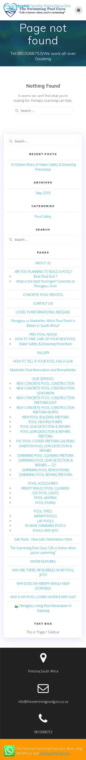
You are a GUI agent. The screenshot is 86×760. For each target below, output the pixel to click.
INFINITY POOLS (45, 516)
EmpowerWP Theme (54, 753)
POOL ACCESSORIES (43, 483)
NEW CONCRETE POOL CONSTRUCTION (45, 383)
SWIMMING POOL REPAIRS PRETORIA (45, 475)
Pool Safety (43, 216)
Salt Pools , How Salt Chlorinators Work (43, 539)
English (24, 6)
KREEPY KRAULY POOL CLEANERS (45, 488)
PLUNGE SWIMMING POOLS (45, 526)
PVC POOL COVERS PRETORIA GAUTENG (45, 441)
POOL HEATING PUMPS (45, 422)
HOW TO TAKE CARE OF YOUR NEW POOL (45, 339)
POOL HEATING (45, 498)
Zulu (67, 6)
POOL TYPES (43, 511)
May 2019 (43, 193)
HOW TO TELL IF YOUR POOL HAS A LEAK (43, 361)
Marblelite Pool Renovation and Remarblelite (43, 370)
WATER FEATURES (43, 561)
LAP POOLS (45, 521)
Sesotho (37, 6)
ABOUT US (43, 263)
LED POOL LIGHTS (45, 493)
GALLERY (43, 352)
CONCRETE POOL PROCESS (43, 295)
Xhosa (58, 6)
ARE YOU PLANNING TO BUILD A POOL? (43, 271)
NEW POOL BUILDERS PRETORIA (45, 417)
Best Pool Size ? (45, 276)
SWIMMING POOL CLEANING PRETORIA (45, 455)
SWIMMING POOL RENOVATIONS (45, 470)
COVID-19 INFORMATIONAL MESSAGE (43, 312)
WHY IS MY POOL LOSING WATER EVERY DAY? (43, 597)
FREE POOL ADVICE (43, 334)
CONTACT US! (43, 303)
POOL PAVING (45, 502)
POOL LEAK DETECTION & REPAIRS (45, 426)
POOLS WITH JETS (45, 530)
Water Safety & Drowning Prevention (45, 344)
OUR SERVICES (43, 378)
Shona (48, 6)
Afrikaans (10, 6)
